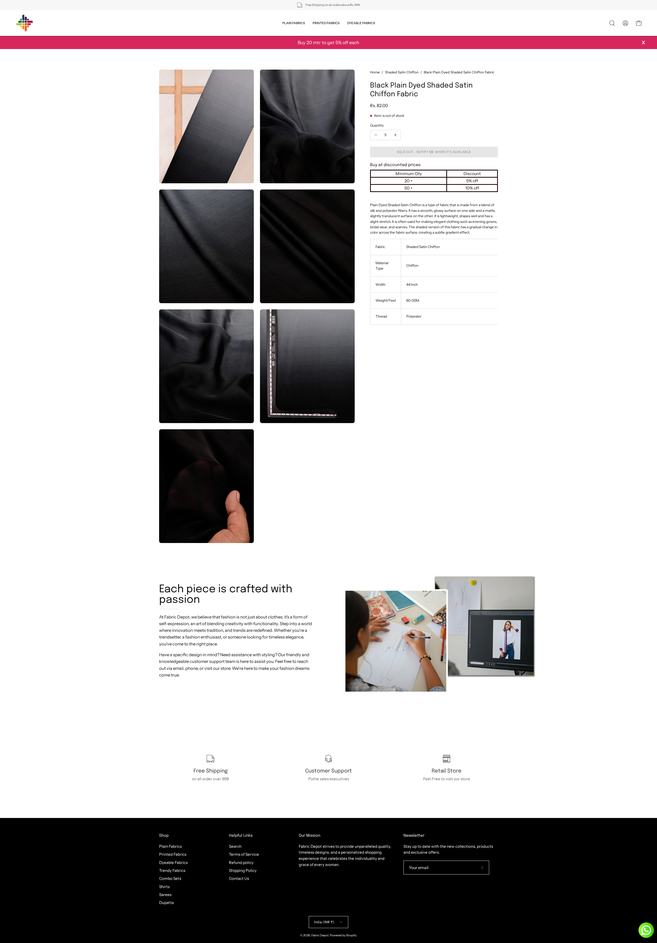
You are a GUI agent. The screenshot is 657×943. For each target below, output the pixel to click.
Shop (164, 836)
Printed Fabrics (172, 854)
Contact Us (239, 878)
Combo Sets (170, 878)
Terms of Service (244, 854)
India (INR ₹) (324, 922)
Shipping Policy (243, 870)
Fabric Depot (319, 935)
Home (375, 72)
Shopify (351, 935)
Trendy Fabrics (172, 870)
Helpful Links (241, 836)
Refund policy (241, 862)
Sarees (165, 894)
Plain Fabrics (170, 846)
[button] (612, 23)
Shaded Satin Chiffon (402, 72)
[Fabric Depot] (24, 23)
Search (235, 846)
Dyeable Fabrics (173, 862)
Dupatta (166, 902)
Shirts (164, 886)
